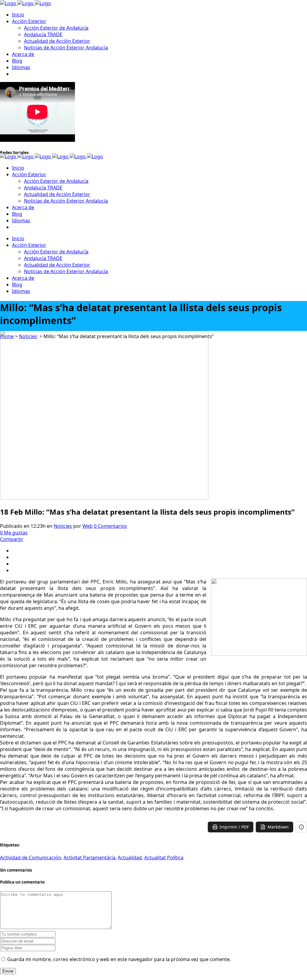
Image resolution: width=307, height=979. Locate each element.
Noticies (63, 526)
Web (87, 526)
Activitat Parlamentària (89, 857)
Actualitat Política (163, 857)
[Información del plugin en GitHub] (301, 827)
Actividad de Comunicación (30, 857)
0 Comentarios (110, 526)
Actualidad (130, 857)
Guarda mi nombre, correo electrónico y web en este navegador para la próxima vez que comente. (119, 959)
